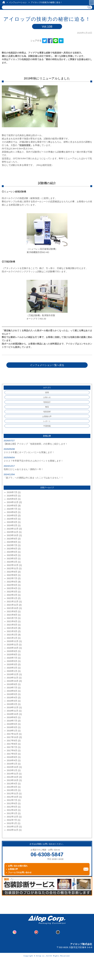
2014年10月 (12, 777)
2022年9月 (12, 572)
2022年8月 (12, 575)
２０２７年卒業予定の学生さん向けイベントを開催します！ (33, 461)
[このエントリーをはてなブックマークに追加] (61, 40)
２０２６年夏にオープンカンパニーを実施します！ (29, 452)
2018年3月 (12, 727)
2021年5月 (12, 624)
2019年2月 (12, 704)
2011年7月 (12, 820)
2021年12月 (12, 601)
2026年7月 (12, 492)
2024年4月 (12, 519)
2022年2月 (12, 595)
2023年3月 (12, 558)
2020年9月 (12, 651)
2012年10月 (12, 797)
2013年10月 (12, 780)
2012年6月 (12, 803)
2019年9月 (12, 684)
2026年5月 (12, 495)
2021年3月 (12, 631)
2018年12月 (12, 707)
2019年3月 (12, 701)
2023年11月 (12, 532)
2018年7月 (12, 720)
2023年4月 (12, 555)
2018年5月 (12, 724)
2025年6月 (12, 499)
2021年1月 (12, 638)
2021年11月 (12, 605)
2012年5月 (12, 807)
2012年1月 (12, 813)
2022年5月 (12, 585)
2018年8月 (12, 717)
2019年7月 (12, 687)
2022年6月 (12, 581)
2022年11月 (12, 568)
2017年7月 (12, 747)
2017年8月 (12, 744)
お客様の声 (47, 416)
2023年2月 (12, 562)
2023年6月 (12, 548)
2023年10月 (12, 535)
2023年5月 (12, 552)
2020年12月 (12, 641)
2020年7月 (12, 658)
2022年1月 (12, 598)
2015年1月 (12, 770)
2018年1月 (12, 730)
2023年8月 (12, 542)
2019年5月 (12, 694)
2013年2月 (12, 790)
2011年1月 (12, 823)
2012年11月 (12, 793)
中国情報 (47, 426)
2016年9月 (12, 757)
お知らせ (47, 397)
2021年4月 (12, 628)
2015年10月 (12, 767)
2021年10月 (12, 608)
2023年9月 (12, 538)
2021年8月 (12, 615)
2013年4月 (12, 783)
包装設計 (47, 402)
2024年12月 (12, 502)
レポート (47, 421)
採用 (47, 392)
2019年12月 (12, 674)
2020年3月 (12, 664)
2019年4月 (12, 697)
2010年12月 (12, 826)
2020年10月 (12, 648)
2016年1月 (12, 763)
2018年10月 (12, 714)
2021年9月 (12, 611)
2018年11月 (12, 711)
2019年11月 (12, 677)
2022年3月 (12, 591)
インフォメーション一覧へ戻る (47, 365)
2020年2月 (12, 668)
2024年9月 (12, 505)
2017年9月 (12, 740)
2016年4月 (12, 760)
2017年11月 (12, 734)
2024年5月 (12, 515)
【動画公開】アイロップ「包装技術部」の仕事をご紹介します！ (36, 444)
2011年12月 (12, 816)
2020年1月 (12, 671)
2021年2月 (12, 634)
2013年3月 (12, 787)
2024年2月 (12, 525)
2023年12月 (12, 528)
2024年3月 (12, 522)
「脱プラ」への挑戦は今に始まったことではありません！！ (33, 477)
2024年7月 (12, 509)
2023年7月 (12, 545)
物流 (47, 407)
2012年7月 (12, 800)
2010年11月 (12, 830)
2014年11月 (12, 773)
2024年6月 (12, 512)
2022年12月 (12, 565)
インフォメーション (18, 2)
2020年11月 (12, 644)
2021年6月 (12, 621)
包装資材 (47, 412)
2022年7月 (12, 578)
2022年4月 (12, 588)
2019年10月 (12, 681)
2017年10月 (12, 737)
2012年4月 (12, 810)
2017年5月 (12, 754)
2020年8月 (12, 654)
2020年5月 (12, 661)
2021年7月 (12, 618)
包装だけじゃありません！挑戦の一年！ (23, 469)
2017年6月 (12, 750)
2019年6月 (12, 691)
